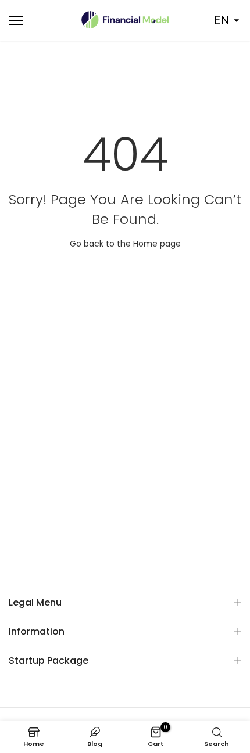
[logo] (125, 19)
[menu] (34, 20)
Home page (157, 243)
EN (222, 20)
